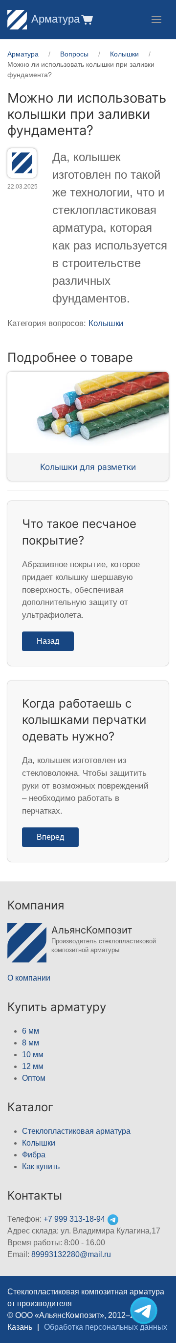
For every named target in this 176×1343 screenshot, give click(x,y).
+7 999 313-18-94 (74, 1219)
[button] (86, 19)
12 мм (33, 1066)
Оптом (33, 1078)
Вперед (50, 837)
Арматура (55, 19)
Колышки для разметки (88, 467)
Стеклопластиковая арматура (76, 1131)
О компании (28, 978)
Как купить (41, 1166)
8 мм (30, 1043)
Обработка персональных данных (105, 1327)
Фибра (33, 1155)
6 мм (30, 1031)
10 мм (33, 1054)
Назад (48, 641)
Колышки (106, 323)
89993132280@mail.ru (71, 1254)
